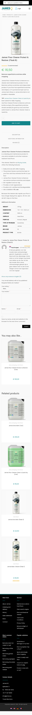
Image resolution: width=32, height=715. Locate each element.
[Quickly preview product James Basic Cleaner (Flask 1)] (29, 540)
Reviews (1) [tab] (16, 142)
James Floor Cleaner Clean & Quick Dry (17, 98)
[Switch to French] (21, 708)
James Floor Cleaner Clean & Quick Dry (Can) (16, 473)
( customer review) (13, 65)
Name (4, 309)
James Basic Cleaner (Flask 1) (16, 566)
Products (10, 15)
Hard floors (20, 365)
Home (4, 15)
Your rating (6, 286)
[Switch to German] (17, 708)
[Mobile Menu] (28, 8)
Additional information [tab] (16, 139)
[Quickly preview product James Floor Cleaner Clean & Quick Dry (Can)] (29, 446)
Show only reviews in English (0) (11, 276)
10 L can (16, 189)
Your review (6, 291)
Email (19, 309)
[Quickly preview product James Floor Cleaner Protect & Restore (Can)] (29, 342)
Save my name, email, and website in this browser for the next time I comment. (15, 320)
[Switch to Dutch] (11, 708)
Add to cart (16, 123)
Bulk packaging (13, 365)
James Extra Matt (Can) (16, 425)
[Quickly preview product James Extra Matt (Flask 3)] (29, 493)
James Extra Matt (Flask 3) (16, 519)
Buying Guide (22, 162)
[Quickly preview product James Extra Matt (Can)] (29, 399)
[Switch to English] (14, 708)
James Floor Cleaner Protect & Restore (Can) (16, 368)
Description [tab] (16, 135)
